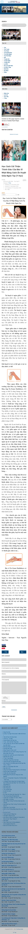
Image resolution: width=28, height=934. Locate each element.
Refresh (4, 700)
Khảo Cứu (6, 93)
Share (3, 644)
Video (5, 72)
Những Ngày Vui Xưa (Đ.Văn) (9, 910)
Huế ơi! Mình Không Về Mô (8, 835)
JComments (14, 710)
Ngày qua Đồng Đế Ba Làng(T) (9, 923)
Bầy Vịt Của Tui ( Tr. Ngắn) (8, 849)
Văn (5, 57)
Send (4, 706)
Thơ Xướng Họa (8, 52)
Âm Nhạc (6, 70)
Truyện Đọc (7, 62)
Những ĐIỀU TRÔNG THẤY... (9, 873)
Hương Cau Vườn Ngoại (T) (8, 853)
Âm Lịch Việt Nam (8, 65)
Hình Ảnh (6, 69)
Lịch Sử (6, 95)
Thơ (5, 47)
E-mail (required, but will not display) (10, 668)
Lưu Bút (6, 64)
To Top (14, 932)
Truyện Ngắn (7, 60)
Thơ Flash (6, 51)
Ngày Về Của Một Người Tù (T (9, 865)
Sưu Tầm (6, 96)
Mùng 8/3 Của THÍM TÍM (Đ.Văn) (10, 839)
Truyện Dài (6, 59)
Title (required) (5, 679)
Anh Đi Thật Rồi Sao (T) (8, 869)
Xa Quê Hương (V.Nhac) (7, 861)
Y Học (5, 98)
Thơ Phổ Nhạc (7, 55)
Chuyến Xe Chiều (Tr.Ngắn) (8, 914)
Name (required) (5, 662)
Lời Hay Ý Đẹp (7, 67)
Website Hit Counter (14, 134)
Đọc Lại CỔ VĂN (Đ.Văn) (8, 857)
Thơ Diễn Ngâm (8, 54)
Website (4, 674)
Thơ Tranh (6, 49)
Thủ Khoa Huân (19, 929)
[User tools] (24, 180)
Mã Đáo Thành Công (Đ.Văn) (9, 900)
